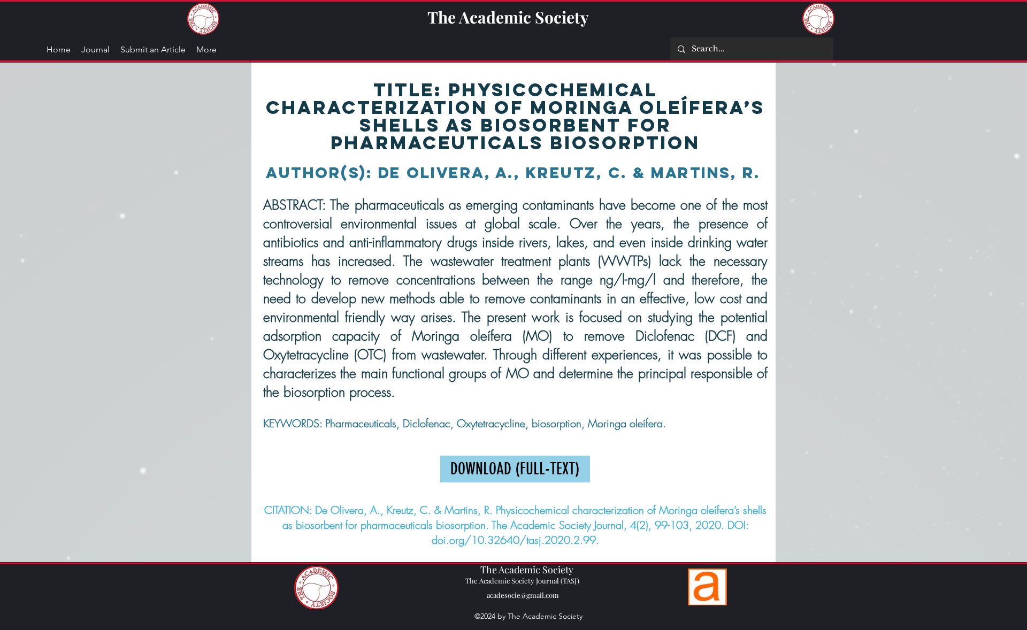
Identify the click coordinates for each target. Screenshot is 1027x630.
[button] (206, 50)
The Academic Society (508, 17)
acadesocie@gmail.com (523, 595)
